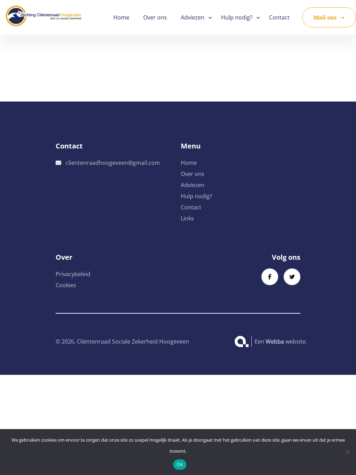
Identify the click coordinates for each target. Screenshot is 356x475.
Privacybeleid (73, 274)
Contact (279, 17)
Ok (180, 464)
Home (121, 17)
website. (286, 341)
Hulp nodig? (236, 17)
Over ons (155, 17)
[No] (347, 452)
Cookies (66, 285)
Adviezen (192, 17)
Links (187, 218)
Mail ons (325, 17)
